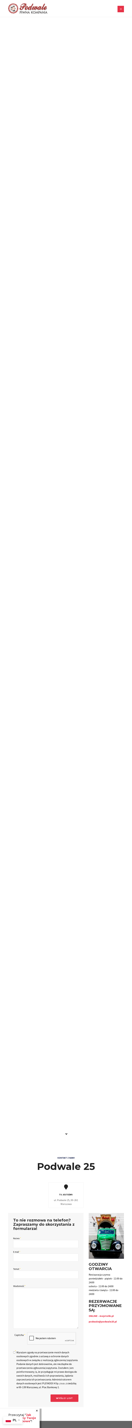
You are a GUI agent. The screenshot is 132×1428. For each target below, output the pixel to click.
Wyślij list (64, 1398)
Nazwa (17, 1238)
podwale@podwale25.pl (103, 1321)
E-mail (16, 1251)
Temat (17, 1268)
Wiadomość (19, 1286)
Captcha (19, 1335)
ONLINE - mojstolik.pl (101, 1315)
